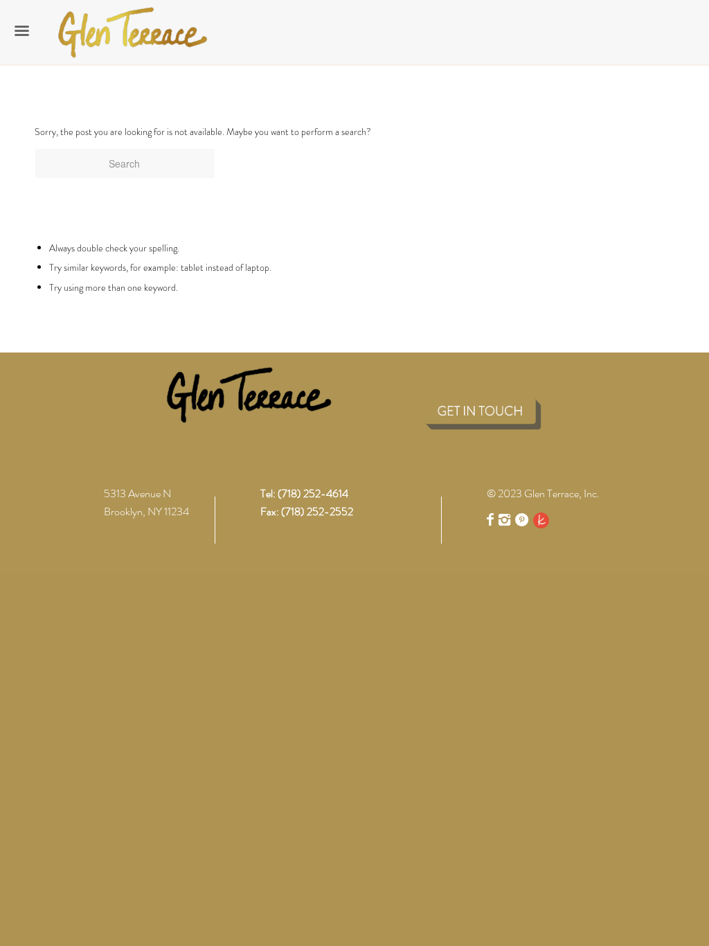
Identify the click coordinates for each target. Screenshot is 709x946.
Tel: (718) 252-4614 (304, 493)
